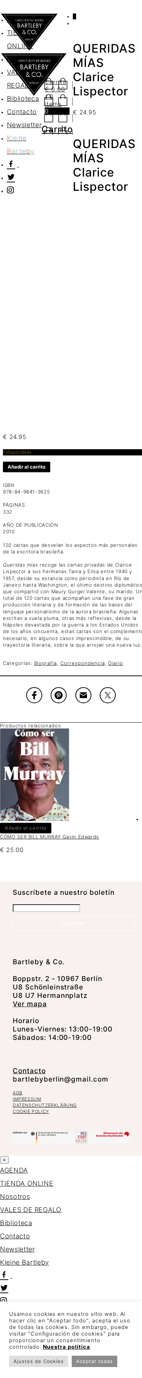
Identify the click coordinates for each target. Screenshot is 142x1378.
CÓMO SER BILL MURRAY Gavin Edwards (49, 837)
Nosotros (15, 1196)
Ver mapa (30, 1004)
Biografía (45, 663)
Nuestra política (66, 1347)
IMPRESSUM (27, 1099)
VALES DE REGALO (31, 1210)
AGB (18, 1092)
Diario (115, 663)
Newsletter (17, 1249)
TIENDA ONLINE (26, 1183)
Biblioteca (16, 1223)
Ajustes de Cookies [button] (38, 1361)
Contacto (29, 1071)
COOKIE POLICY (31, 1111)
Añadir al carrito (27, 467)
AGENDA (21, 19)
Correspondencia (82, 663)
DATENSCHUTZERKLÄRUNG (45, 1105)
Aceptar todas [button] (94, 1361)
